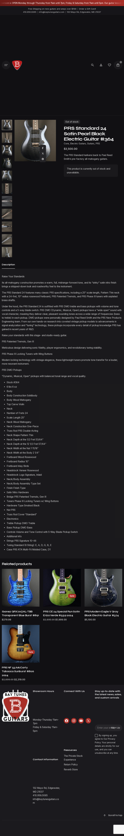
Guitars (90, 143)
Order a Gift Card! (87, 9)
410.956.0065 (29, 12)
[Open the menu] (6, 65)
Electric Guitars (78, 143)
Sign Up (115, 727)
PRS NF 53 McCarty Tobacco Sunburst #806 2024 (18, 671)
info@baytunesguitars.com (51, 12)
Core (66, 143)
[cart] (118, 65)
